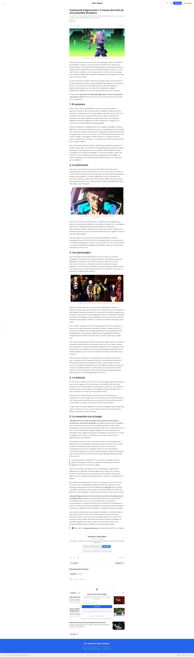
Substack (178, 655)
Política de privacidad (107, 611)
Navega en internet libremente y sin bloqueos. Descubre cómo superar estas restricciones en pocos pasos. (89, 625)
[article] (97, 626)
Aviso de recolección (24, 655)
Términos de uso (97, 610)
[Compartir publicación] (170, 3)
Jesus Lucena (76, 602)
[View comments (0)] (74, 25)
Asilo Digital (79, 627)
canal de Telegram (90, 528)
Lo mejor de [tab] (73, 593)
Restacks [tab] (80, 574)
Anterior (75, 563)
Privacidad (12, 655)
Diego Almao (72, 20)
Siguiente (118, 563)
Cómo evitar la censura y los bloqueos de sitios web (87, 622)
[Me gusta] (70, 25)
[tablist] (76, 573)
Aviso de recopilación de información (91, 611)
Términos (17, 655)
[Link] (67, 104)
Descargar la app (103, 655)
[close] (111, 587)
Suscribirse (177, 3)
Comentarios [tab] (73, 574)
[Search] (167, 3)
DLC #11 (108, 487)
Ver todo (73, 634)
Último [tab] (79, 593)
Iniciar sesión (187, 3)
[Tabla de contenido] (2, 328)
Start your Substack (93, 655)
